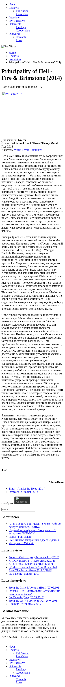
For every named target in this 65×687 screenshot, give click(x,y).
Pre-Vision (22, 14)
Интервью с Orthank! (21, 543)
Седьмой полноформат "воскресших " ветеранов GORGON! (32, 532)
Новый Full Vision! (20, 536)
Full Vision (22, 10)
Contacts (21, 37)
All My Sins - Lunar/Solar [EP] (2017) (31, 563)
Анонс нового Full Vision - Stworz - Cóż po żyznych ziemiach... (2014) (35, 525)
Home (12, 52)
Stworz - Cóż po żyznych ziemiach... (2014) (34, 557)
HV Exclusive (17, 20)
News (12, 4)
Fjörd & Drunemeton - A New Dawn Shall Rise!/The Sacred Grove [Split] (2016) (33, 569)
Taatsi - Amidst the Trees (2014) (27, 488)
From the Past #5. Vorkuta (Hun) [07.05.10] (34, 587)
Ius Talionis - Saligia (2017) (24, 573)
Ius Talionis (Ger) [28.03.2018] (26, 597)
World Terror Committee (28, 149)
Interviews (15, 17)
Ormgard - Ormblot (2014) (24, 491)
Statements (15, 24)
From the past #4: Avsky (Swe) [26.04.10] (33, 600)
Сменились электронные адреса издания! (34, 539)
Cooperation (23, 30)
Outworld (14, 33)
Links (19, 40)
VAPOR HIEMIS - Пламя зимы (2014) (32, 560)
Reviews (14, 7)
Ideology (21, 27)
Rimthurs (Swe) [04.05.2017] (25, 603)
